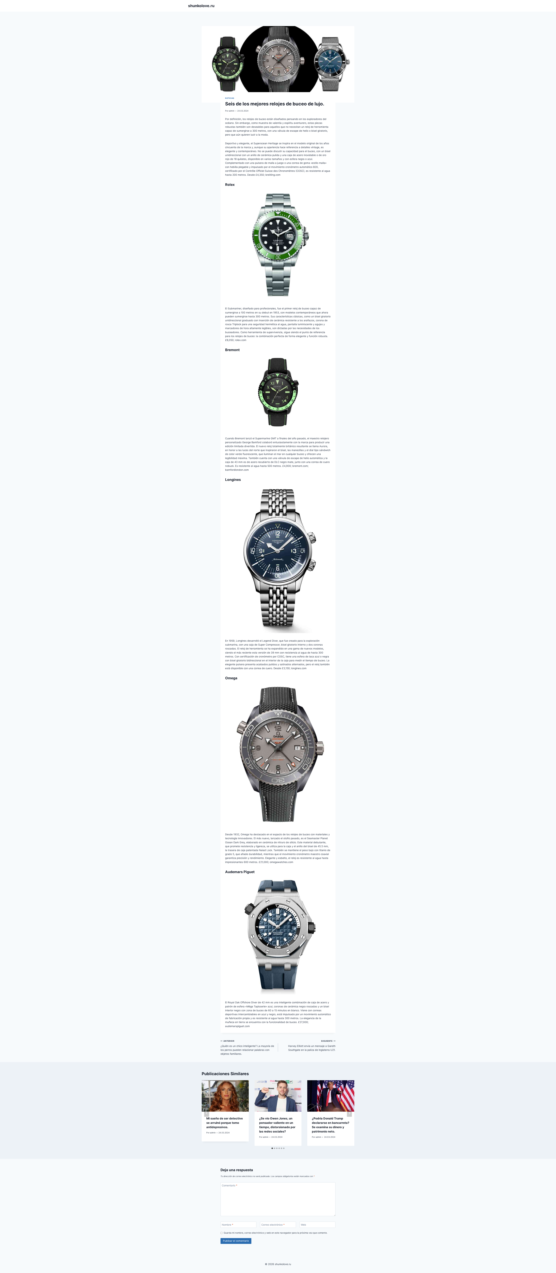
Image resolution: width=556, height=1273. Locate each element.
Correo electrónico (273, 1224)
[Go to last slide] (206, 1113)
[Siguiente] (349, 1113)
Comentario (229, 1185)
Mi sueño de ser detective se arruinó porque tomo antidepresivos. (224, 1123)
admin (231, 111)
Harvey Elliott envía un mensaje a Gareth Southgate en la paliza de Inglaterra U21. (311, 1045)
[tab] (272, 1148)
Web (303, 1224)
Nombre (227, 1224)
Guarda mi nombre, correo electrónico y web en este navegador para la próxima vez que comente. (275, 1232)
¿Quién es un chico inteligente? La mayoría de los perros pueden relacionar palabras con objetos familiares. (247, 1047)
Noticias (229, 98)
